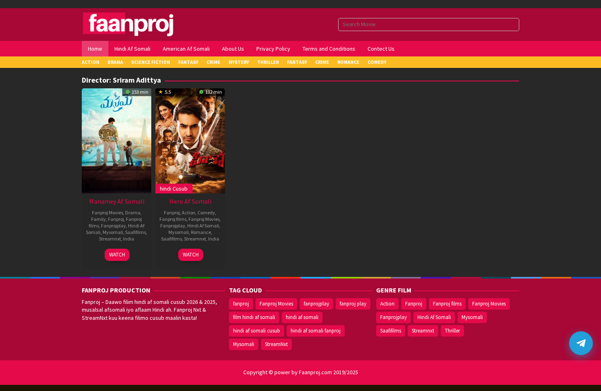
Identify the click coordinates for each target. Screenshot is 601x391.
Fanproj (116, 219)
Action (188, 212)
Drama (132, 212)
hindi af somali (302, 317)
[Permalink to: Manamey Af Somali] (116, 140)
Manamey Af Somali (116, 201)
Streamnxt (110, 239)
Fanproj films (172, 219)
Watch (117, 254)
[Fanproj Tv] (140, 23)
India (128, 239)
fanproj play (353, 303)
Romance (201, 232)
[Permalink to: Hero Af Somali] (190, 140)
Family (98, 219)
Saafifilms (135, 232)
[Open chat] (581, 343)
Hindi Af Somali (203, 225)
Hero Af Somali (190, 201)
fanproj (241, 303)
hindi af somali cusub (256, 330)
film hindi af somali (254, 317)
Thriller (452, 330)
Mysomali (113, 232)
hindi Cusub (174, 188)
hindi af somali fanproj (316, 330)
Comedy (206, 212)
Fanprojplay (113, 225)
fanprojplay (316, 303)
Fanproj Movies (107, 212)
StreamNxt (276, 344)
